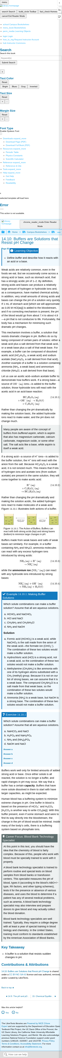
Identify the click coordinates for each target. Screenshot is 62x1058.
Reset (4, 82)
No (17, 1013)
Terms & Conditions (10, 1044)
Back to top (6, 988)
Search (5, 1054)
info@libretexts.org (33, 1047)
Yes (7, 1013)
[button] (10, 179)
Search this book (7, 53)
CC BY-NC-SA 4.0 (17, 974)
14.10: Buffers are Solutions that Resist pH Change (25, 971)
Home (15, 232)
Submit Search (8, 62)
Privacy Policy (48, 1041)
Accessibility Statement (30, 1044)
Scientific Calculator (15, 159)
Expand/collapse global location (59, 231)
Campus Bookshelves (36, 232)
